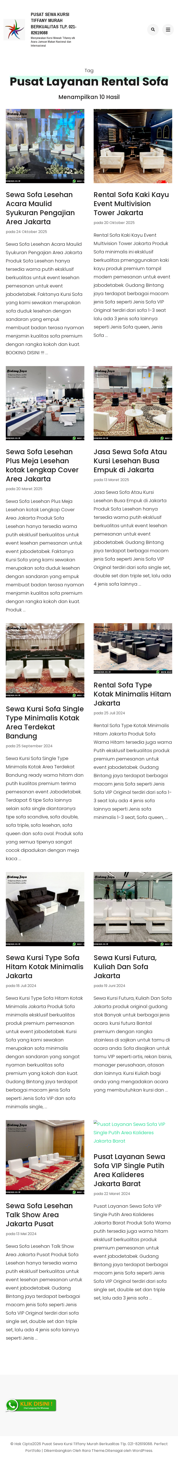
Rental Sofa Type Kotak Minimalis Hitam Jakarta (132, 694)
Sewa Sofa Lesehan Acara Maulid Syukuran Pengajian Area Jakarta (40, 208)
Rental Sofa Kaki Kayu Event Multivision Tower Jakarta (131, 204)
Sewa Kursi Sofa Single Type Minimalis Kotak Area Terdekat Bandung (45, 722)
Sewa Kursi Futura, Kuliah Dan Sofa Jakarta (125, 967)
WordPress (142, 1450)
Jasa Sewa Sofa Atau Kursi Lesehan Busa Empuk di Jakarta (130, 461)
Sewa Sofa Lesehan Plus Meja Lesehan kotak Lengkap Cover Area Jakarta (42, 465)
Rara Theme (93, 1450)
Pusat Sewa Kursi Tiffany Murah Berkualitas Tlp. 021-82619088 (53, 23)
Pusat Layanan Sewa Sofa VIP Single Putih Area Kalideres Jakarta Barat (129, 1170)
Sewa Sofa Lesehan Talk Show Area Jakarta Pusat (39, 1215)
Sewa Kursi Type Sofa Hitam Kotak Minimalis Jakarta (44, 967)
